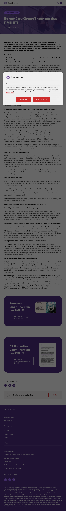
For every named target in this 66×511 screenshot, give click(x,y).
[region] (33, 88)
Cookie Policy (10, 93)
